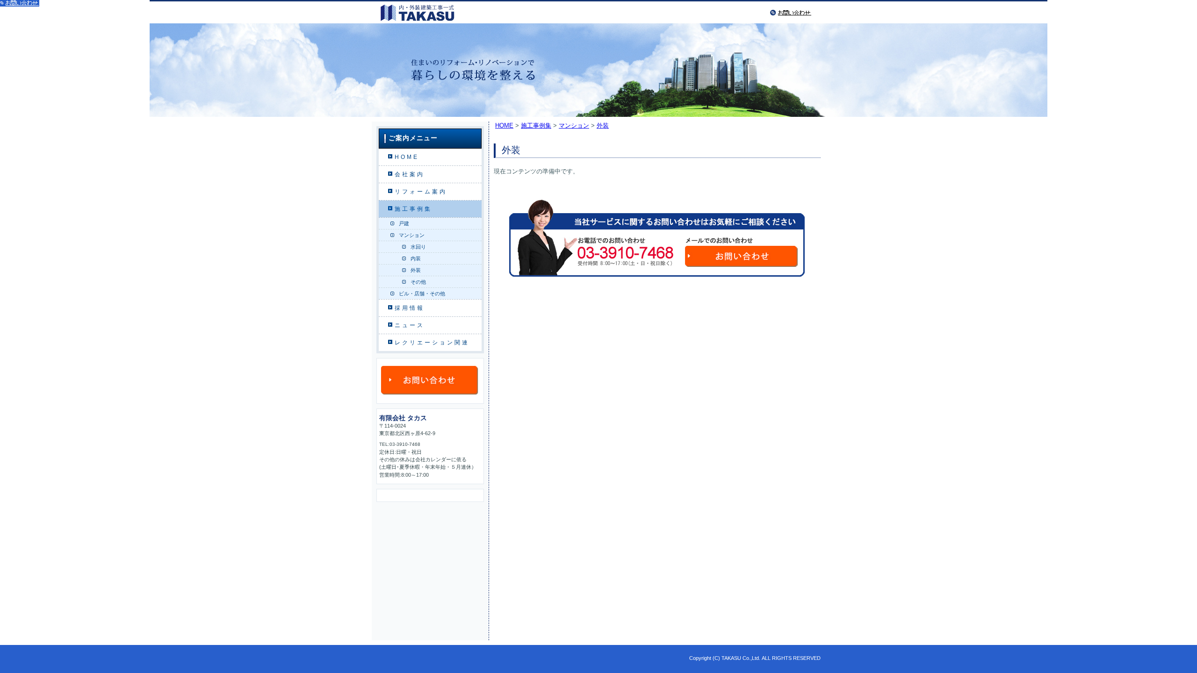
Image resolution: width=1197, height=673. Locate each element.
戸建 (404, 223)
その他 (418, 282)
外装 (416, 270)
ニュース (410, 325)
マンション (412, 235)
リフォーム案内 (421, 191)
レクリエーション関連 (432, 342)
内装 (416, 258)
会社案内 (410, 174)
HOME (407, 157)
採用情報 (410, 308)
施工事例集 (413, 209)
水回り (418, 247)
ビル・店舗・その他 (422, 293)
